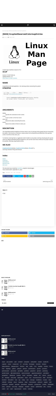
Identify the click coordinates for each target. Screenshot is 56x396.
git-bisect (25, 368)
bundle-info (45, 361)
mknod (15, 382)
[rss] (14, 236)
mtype (26, 382)
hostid (23, 375)
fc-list (35, 366)
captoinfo (4, 364)
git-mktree (26, 370)
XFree (30, 148)
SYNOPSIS (5, 160)
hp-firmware (29, 375)
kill (2, 377)
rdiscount (8, 386)
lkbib (44, 377)
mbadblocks (38, 380)
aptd (15, 361)
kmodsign (7, 377)
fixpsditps (40, 366)
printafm (44, 384)
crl (20, 364)
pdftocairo (40, 382)
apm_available (10, 361)
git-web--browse (5, 373)
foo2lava (46, 366)
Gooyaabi (24, 394)
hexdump (19, 375)
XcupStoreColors (20, 148)
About (53, 394)
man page (6, 30)
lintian (26, 377)
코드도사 (5, 37)
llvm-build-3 (49, 377)
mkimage (10, 382)
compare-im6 (15, 364)
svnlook (32, 386)
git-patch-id (32, 370)
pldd (50, 382)
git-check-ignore (32, 368)
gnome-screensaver (26, 373)
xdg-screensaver (17, 389)
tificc (45, 386)
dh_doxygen (31, 364)
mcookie (45, 380)
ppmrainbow (24, 384)
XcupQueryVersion (7, 148)
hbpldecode (12, 375)
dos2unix (44, 364)
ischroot (44, 375)
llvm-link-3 (4, 380)
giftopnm (19, 368)
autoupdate (26, 361)
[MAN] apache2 (11, 292)
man (14, 172)
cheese (9, 364)
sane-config (14, 386)
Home (49, 394)
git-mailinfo (20, 370)
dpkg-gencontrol (14, 366)
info (40, 375)
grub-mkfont (46, 373)
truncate (49, 386)
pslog (3, 386)
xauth (11, 389)
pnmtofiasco (4, 384)
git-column (44, 368)
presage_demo (38, 384)
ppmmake (17, 384)
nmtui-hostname (32, 382)
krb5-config (13, 377)
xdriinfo (24, 389)
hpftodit (35, 375)
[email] (41, 236)
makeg (23, 380)
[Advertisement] (28, 11)
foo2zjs (51, 366)
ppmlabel (11, 384)
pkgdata (45, 382)
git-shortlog (45, 370)
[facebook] (14, 233)
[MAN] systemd (12, 280)
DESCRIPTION (6, 163)
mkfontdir (4, 382)
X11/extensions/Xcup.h (16, 94)
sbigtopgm (21, 386)
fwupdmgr (8, 368)
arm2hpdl (20, 361)
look (16, 380)
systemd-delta (39, 386)
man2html (19, 168)
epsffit (31, 366)
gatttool (14, 368)
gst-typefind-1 (5, 375)
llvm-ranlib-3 (10, 380)
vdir (8, 389)
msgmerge (20, 382)
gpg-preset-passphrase (37, 373)
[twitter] (41, 233)
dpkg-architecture (6, 366)
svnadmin (27, 386)
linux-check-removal (37, 377)
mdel (50, 380)
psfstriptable (50, 384)
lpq (19, 380)
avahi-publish (33, 361)
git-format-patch (5, 370)
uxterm (3, 389)
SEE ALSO (5, 165)
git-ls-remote (13, 370)
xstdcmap (30, 389)
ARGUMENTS (6, 162)
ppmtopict (30, 384)
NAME (4, 159)
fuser (3, 368)
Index (4, 78)
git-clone (39, 368)
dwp (27, 366)
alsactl (3, 361)
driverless (22, 366)
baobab (40, 361)
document (8, 172)
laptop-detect (20, 377)
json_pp (49, 375)
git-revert (39, 370)
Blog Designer (12, 394)
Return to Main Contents (11, 78)
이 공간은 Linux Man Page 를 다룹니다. (17, 286)
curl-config (25, 364)
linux (12, 172)
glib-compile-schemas (15, 373)
